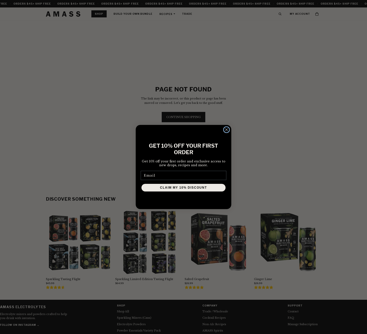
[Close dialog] (226, 130)
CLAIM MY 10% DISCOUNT (183, 187)
